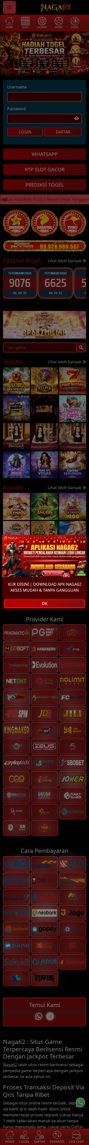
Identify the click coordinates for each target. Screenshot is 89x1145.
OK (44, 603)
